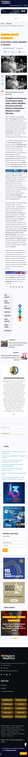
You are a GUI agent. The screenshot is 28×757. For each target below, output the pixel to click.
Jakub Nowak (7, 315)
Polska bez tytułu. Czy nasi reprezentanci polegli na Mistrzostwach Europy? (12, 461)
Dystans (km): (6, 536)
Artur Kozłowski (7, 296)
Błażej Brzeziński (7, 301)
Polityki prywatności (11, 750)
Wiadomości (7, 716)
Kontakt (4, 688)
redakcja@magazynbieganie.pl (10, 670)
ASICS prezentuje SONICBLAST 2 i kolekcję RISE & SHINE (14, 456)
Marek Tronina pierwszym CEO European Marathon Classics (12, 469)
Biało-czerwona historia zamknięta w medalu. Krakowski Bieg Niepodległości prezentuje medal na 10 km (13, 479)
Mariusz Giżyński (6, 325)
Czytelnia (7, 704)
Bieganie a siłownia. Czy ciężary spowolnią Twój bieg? (14, 473)
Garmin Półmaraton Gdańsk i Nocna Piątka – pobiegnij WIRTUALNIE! (13, 465)
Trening (20, 712)
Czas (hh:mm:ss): (7, 542)
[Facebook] (14, 414)
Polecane (21, 708)
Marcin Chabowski (7, 320)
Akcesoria (7, 700)
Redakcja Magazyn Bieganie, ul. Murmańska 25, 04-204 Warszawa (13, 664)
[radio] (10, 287)
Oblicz (5, 550)
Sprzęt (7, 712)
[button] (11, 638)
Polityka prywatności (7, 691)
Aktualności (9, 23)
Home (2, 23)
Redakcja (4, 685)
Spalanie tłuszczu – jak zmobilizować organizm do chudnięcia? (13, 452)
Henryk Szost (7, 312)
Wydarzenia (21, 716)
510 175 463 (5, 668)
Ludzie (7, 708)
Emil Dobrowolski (7, 307)
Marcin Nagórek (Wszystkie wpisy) (14, 378)
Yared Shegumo (8, 330)
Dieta (21, 704)
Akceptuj (23, 753)
